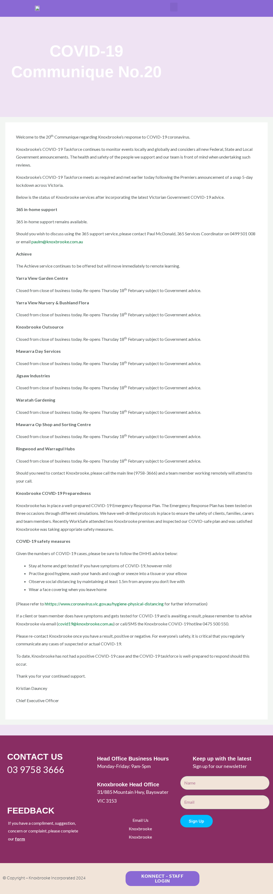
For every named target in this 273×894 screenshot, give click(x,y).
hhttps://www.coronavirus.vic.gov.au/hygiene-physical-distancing (104, 603)
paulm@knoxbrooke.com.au (57, 241)
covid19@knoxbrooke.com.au (85, 623)
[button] (174, 7)
